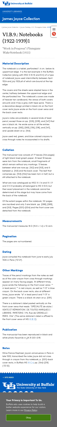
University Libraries (12, 12)
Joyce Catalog (25, 27)
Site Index (9, 377)
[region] (28, 409)
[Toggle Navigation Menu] (54, 31)
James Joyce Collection (21, 18)
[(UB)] (28, 4)
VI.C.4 (31, 363)
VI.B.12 (32, 319)
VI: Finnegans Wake (39, 27)
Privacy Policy (30, 410)
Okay (28, 417)
